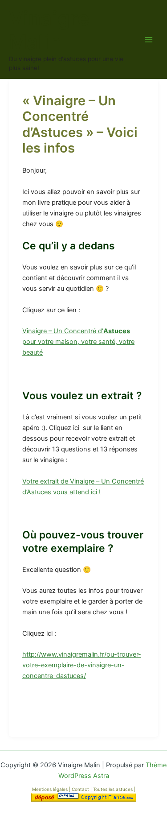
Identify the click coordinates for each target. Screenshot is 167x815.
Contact (81, 789)
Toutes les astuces (113, 789)
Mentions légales (50, 789)
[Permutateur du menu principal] (148, 39)
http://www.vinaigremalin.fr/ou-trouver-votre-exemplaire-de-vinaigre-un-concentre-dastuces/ (81, 665)
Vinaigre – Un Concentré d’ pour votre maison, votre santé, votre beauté (78, 341)
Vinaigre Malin (49, 30)
